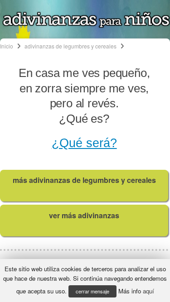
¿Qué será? (84, 143)
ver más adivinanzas (84, 215)
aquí (148, 291)
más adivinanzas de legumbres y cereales (84, 180)
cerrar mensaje (92, 291)
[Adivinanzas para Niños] (86, 25)
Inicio (6, 46)
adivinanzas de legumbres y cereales (70, 46)
